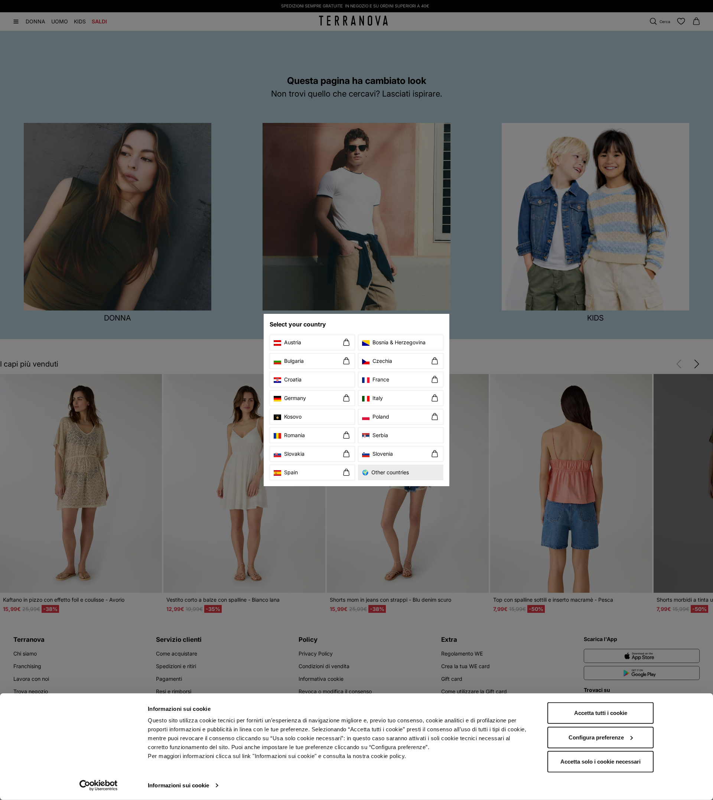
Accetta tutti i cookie (600, 713)
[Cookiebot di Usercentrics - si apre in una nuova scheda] (98, 785)
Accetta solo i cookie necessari (600, 761)
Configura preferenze (596, 737)
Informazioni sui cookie (178, 785)
